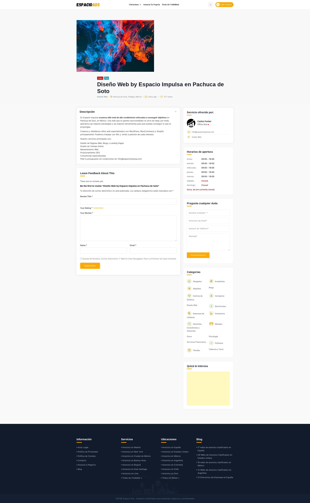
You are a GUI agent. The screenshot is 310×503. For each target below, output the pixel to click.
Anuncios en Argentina (172, 460)
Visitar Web (196, 137)
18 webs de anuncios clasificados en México (214, 464)
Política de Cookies (87, 456)
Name (83, 245)
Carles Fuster (204, 121)
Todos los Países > (171, 478)
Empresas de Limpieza (195, 315)
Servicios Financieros (196, 342)
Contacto (82, 460)
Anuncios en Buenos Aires (134, 460)
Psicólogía (213, 336)
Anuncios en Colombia (172, 465)
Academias (220, 281)
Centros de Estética (195, 298)
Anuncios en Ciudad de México (136, 456)
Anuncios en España (171, 447)
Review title (86, 196)
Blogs (211, 287)
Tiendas (196, 350)
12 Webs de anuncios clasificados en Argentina (214, 471)
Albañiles (197, 288)
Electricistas (220, 306)
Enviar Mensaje (198, 255)
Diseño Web (102, 97)
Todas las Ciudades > (132, 478)
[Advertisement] (208, 388)
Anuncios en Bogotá (131, 465)
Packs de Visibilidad (170, 5)
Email (133, 245)
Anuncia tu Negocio (151, 5)
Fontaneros (220, 313)
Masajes (218, 324)
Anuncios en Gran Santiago (134, 469)
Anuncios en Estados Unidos (175, 451)
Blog (80, 469)
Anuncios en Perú (170, 473)
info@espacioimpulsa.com (203, 132)
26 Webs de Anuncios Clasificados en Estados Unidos (215, 456)
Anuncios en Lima (130, 473)
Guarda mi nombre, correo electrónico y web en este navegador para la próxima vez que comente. (129, 258)
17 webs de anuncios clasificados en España (214, 449)
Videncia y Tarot (216, 349)
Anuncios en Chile (170, 469)
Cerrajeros (219, 296)
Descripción (87, 111)
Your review (86, 213)
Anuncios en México (171, 456)
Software (219, 343)
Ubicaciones (134, 5)
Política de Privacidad (88, 451)
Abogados (197, 281)
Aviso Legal (83, 447)
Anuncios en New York (132, 451)
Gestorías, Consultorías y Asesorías (194, 327)
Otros (189, 336)
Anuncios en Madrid (131, 447)
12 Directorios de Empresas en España (215, 477)
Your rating (86, 208)
